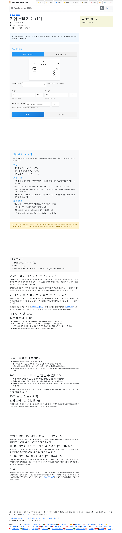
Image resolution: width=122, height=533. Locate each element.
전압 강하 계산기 (37, 307)
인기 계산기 (43, 518)
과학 (13, 15)
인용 (13, 28)
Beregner (27, 524)
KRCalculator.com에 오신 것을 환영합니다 (23, 518)
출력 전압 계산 (28, 54)
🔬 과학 (75, 2)
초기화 (61, 114)
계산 (27, 114)
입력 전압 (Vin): (17, 83)
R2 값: (47, 91)
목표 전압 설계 (61, 54)
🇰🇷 (93, 2)
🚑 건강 (58, 2)
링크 (20, 28)
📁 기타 (40, 2)
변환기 (58, 518)
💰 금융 (66, 2)
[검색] (102, 8)
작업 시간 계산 (49, 477)
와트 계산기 (69, 307)
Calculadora (51, 524)
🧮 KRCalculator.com (18, 2)
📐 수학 (49, 2)
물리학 (18, 15)
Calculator (79, 524)
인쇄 (13, 25)
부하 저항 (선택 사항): (19, 103)
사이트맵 (52, 518)
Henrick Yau (19, 23)
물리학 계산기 (27, 514)
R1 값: (14, 91)
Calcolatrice (38, 524)
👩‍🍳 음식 (84, 2)
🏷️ (100, 2)
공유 (28, 28)
